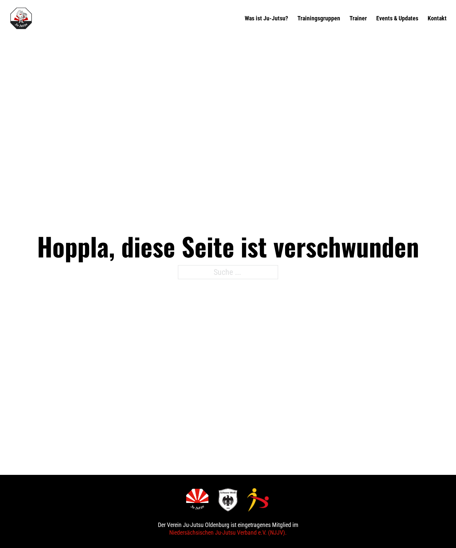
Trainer (358, 18)
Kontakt (437, 18)
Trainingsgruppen (318, 18)
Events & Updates (397, 18)
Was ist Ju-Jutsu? (266, 18)
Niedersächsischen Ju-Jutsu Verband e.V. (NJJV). (228, 532)
